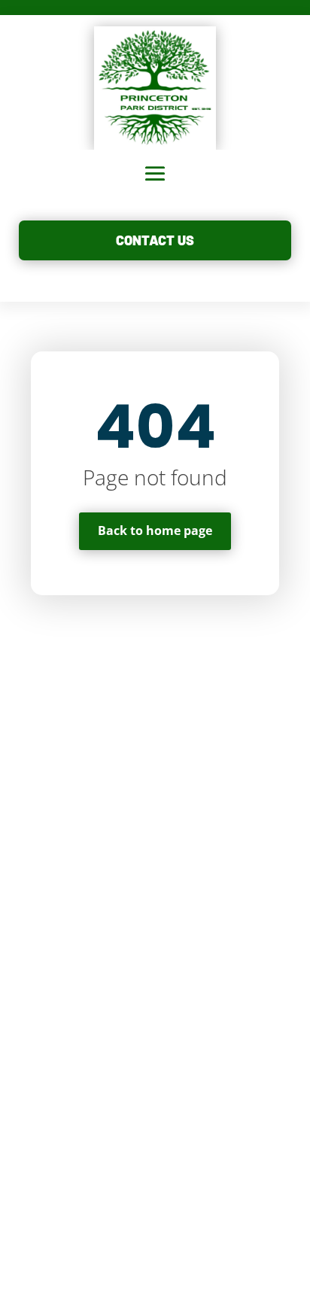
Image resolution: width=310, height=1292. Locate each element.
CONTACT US (155, 240)
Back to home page (155, 530)
